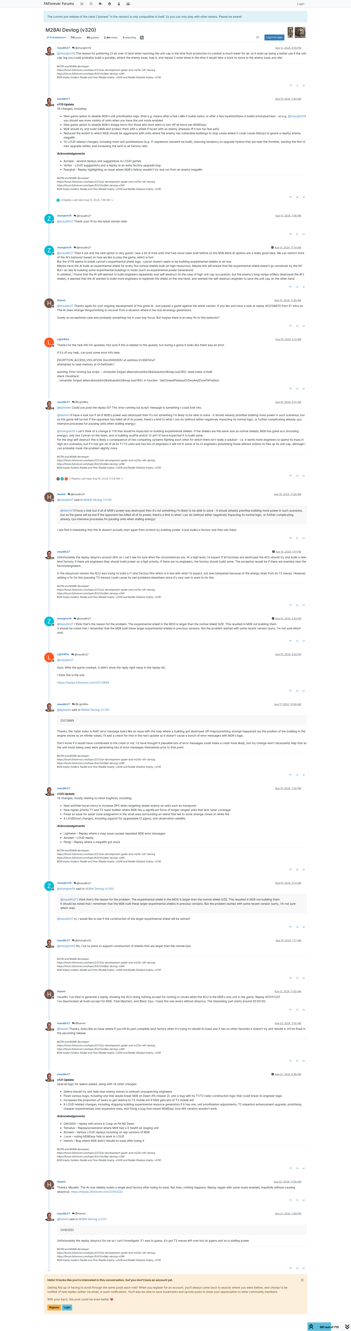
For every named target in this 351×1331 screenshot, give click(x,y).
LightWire (63, 339)
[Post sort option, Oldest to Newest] (258, 37)
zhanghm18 (64, 215)
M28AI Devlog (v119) (97, 499)
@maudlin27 (83, 215)
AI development (57, 37)
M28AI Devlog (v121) (92, 1219)
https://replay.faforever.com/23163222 (97, 1191)
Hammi (61, 300)
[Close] (302, 1280)
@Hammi (80, 1023)
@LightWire (81, 402)
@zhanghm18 (83, 47)
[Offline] (50, 50)
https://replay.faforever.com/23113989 (83, 682)
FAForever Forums (59, 3)
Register (54, 1307)
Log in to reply (274, 37)
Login (67, 1307)
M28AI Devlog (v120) (99, 888)
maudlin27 (63, 47)
